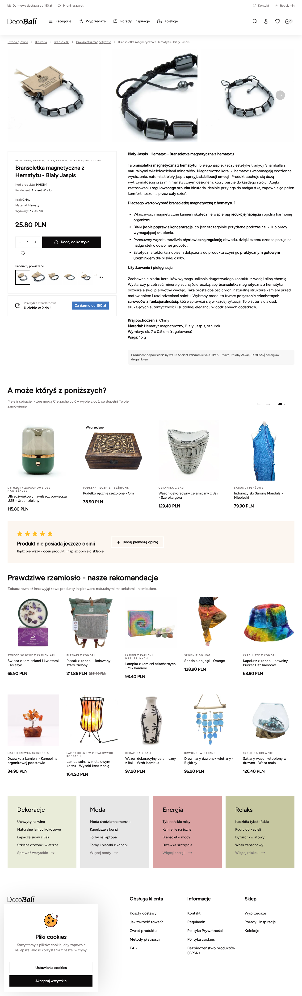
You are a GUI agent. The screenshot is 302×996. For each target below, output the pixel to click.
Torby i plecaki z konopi (109, 845)
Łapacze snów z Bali (33, 837)
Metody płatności (145, 939)
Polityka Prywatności (205, 930)
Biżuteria (41, 42)
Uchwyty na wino (31, 822)
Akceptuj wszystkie (51, 981)
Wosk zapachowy (249, 845)
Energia (173, 809)
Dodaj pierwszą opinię (140, 542)
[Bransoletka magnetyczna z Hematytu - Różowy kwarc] (38, 277)
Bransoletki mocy (176, 837)
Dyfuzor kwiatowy (249, 837)
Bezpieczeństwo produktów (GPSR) (211, 950)
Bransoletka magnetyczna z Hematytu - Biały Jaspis (153, 42)
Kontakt (263, 5)
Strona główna (18, 42)
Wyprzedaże (255, 913)
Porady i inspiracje (260, 922)
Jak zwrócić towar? (146, 922)
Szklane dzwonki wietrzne (37, 845)
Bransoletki (61, 42)
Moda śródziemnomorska (110, 822)
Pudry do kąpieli (248, 829)
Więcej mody (100, 853)
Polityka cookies (201, 939)
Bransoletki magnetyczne (93, 42)
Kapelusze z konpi (104, 829)
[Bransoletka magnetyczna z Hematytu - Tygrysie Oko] (54, 277)
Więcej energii (174, 853)
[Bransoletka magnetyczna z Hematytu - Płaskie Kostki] (85, 277)
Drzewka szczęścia (177, 845)
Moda (97, 809)
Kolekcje (252, 930)
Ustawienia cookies (51, 968)
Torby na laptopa (103, 837)
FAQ (134, 948)
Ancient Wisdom (42, 190)
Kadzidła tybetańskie (252, 822)
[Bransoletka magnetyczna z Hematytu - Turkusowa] (70, 277)
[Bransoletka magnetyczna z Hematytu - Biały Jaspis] (22, 277)
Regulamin (287, 5)
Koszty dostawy (143, 913)
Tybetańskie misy (176, 822)
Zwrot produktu (143, 930)
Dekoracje (31, 809)
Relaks (244, 809)
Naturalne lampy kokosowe (39, 829)
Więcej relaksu (246, 853)
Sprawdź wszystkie (32, 853)
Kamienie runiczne (177, 829)
